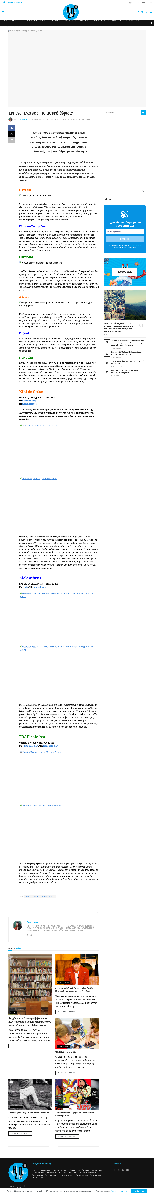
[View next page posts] (56, 1146)
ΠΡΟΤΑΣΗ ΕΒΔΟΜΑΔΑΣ (89, 1173)
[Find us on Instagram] (142, 12)
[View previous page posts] (51, 1146)
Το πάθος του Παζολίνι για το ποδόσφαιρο (28, 1112)
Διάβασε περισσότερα (21, 1046)
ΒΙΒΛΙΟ (13, 1012)
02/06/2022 (36, 119)
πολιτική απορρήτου (136, 245)
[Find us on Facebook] (138, 12)
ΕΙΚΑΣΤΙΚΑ (51, 1173)
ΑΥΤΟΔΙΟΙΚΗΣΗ (52, 1175)
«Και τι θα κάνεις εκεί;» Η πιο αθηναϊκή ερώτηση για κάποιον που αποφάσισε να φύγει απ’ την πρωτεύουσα (119, 327)
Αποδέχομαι (139, 1191)
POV (3, 20)
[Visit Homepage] (71, 12)
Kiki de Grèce (29, 400)
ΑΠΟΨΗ (35, 1170)
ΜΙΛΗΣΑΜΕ (53, 20)
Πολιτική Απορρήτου (119, 1191)
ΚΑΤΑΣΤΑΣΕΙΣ (82, 1175)
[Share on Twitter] (11, 134)
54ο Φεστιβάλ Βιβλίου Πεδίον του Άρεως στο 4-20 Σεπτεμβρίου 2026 (126, 353)
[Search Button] (150, 2)
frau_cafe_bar (50, 745)
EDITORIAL (45, 1170)
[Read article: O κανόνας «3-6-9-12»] (77, 1033)
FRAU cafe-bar (30, 745)
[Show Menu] (3, 12)
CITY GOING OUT (100, 20)
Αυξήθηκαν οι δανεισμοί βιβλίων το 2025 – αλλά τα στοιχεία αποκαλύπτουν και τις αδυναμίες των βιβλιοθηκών (29, 1022)
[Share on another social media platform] (11, 140)
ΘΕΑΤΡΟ (62, 1173)
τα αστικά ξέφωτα (48, 896)
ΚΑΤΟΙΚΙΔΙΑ (96, 1175)
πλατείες (35, 896)
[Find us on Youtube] (151, 12)
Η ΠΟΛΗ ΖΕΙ (38, 1178)
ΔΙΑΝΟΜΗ (16, 26)
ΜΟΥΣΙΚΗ (73, 1173)
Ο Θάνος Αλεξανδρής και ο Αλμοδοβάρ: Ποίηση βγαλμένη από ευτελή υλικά (74, 989)
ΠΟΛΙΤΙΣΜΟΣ (97, 1170)
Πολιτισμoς (39, 20)
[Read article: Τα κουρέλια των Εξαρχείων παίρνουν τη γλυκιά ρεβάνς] (77, 1094)
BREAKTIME (38, 1175)
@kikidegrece (29, 403)
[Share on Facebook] (11, 128)
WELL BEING (116, 20)
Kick (25, 587)
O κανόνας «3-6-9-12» (65, 1051)
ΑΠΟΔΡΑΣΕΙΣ (131, 20)
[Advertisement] (52, 907)
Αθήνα (27, 896)
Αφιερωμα (84, 20)
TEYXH (5, 26)
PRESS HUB (25, 20)
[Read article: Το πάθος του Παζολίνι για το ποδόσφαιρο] (30, 1094)
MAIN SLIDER (62, 1107)
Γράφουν (10, 2)
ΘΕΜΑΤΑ (13, 20)
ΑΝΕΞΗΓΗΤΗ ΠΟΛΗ (60, 1170)
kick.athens (39, 587)
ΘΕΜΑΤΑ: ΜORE (61, 119)
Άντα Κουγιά (22, 119)
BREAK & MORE (69, 20)
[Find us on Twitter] (146, 12)
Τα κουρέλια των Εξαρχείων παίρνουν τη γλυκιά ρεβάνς (75, 1114)
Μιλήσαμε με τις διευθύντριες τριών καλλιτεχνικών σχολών (124, 371)
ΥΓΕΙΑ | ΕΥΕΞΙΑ (68, 1175)
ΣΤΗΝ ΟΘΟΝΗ (38, 1173)
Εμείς (3, 2)
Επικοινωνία (18, 2)
